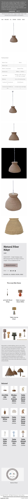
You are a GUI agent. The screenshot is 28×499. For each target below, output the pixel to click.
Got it (18, 11)
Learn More (12, 11)
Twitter (13, 271)
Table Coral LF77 (14, 419)
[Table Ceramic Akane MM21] (20, 293)
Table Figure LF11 (14, 441)
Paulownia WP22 (5, 418)
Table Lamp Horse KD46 (23, 420)
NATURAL (18, 274)
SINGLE (21, 274)
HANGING (13, 274)
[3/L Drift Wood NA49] (8, 293)
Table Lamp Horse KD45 (23, 398)
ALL (10, 274)
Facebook (11, 271)
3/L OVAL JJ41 (5, 396)
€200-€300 (6, 274)
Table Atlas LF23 (5, 441)
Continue (5, 399)
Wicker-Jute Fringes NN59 (14, 398)
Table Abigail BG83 (23, 441)
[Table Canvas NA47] (14, 310)
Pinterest (15, 271)
